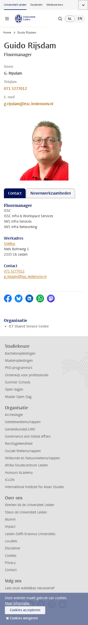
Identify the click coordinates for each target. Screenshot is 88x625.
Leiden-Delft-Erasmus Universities (30, 534)
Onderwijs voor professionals (26, 375)
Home (7, 32)
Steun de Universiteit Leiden (26, 512)
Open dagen (14, 389)
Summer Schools (17, 382)
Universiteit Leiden (15, 5)
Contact (11, 570)
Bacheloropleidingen (20, 353)
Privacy (10, 562)
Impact (10, 526)
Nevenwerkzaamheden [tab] (50, 193)
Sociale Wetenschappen (23, 451)
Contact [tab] (15, 193)
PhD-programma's (18, 367)
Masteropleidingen (19, 360)
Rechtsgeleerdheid (19, 443)
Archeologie (14, 414)
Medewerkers (54, 5)
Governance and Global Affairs (28, 436)
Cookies (10, 555)
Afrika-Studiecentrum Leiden (26, 465)
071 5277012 (15, 88)
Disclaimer (12, 548)
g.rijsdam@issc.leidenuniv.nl (28, 103)
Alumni (10, 519)
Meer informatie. (17, 603)
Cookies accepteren (25, 610)
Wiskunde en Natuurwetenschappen (32, 458)
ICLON (9, 479)
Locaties (11, 541)
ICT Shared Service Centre (29, 326)
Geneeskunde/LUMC (20, 429)
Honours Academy (19, 472)
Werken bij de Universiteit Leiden (29, 505)
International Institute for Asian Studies (34, 487)
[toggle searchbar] (60, 19)
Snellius (9, 243)
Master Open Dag (18, 397)
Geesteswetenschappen (23, 422)
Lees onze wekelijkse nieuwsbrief (30, 588)
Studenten (36, 5)
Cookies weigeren (24, 618)
